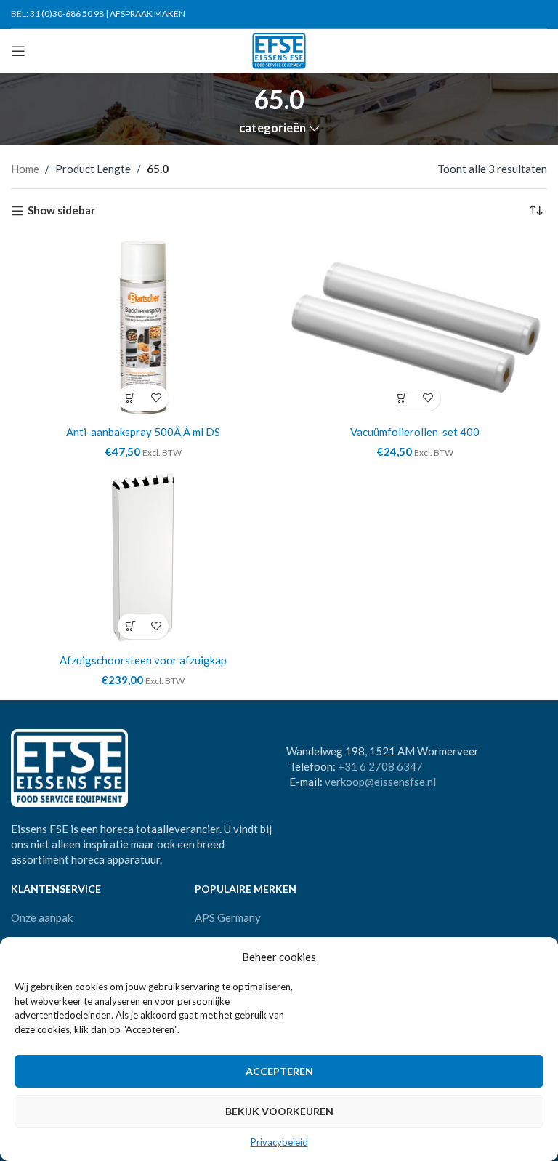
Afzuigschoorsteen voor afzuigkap (143, 660)
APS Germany (228, 917)
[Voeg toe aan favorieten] (156, 398)
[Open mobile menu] (18, 50)
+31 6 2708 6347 (380, 766)
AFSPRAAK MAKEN (147, 13)
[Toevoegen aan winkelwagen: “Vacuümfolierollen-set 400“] (402, 398)
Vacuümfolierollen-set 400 (415, 431)
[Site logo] (279, 49)
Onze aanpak (42, 917)
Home (25, 168)
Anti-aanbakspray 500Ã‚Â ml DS (143, 431)
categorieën (272, 128)
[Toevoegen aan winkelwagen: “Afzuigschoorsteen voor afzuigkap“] (130, 626)
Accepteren (279, 1071)
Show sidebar (61, 210)
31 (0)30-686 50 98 (67, 13)
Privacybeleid (279, 1142)
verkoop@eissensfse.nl (380, 781)
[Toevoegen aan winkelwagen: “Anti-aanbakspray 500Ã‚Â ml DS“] (130, 398)
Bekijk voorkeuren (279, 1111)
